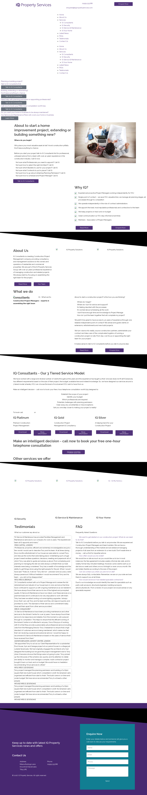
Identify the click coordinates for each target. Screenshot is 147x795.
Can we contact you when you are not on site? (97, 572)
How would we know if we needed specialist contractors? (101, 580)
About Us (62, 17)
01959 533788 (28, 412)
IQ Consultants (67, 23)
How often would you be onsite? (91, 556)
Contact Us (63, 41)
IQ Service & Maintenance (71, 28)
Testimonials (64, 39)
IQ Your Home (67, 31)
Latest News (64, 33)
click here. (40, 412)
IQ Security (66, 25)
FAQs (61, 36)
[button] (104, 538)
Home (61, 15)
